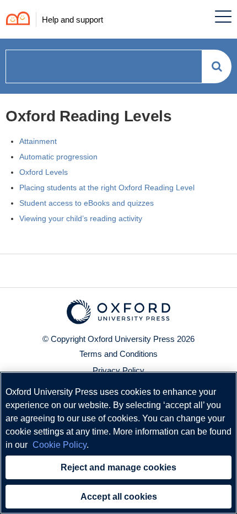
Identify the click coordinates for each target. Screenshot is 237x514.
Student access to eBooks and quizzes (86, 203)
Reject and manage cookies (118, 467)
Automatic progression (58, 156)
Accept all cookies (118, 496)
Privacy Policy (118, 370)
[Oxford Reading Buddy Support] (15, 19)
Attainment (38, 141)
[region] (118, 443)
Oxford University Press (131, 339)
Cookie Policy (60, 444)
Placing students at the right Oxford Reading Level (107, 187)
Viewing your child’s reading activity (80, 218)
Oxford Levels (43, 172)
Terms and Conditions (118, 353)
